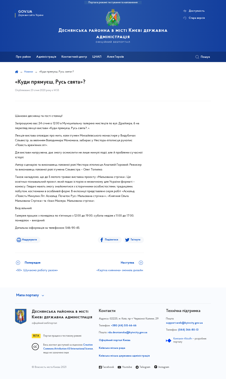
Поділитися (111, 239)
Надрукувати (29, 239)
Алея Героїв (115, 57)
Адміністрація (46, 57)
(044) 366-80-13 (188, 329)
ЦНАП (97, 57)
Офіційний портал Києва (114, 340)
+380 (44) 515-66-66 (123, 325)
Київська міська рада (112, 348)
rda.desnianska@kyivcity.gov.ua (127, 332)
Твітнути (135, 239)
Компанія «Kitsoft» (182, 338)
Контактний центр (74, 57)
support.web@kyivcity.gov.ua (184, 323)
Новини (28, 71)
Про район (23, 57)
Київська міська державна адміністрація (124, 355)
